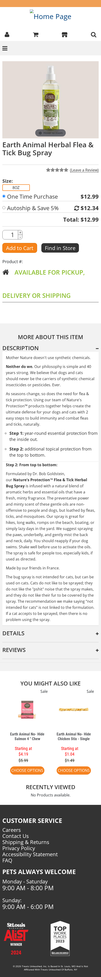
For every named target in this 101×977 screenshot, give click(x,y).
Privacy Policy (18, 848)
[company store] (64, 34)
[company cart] (35, 34)
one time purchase (32, 196)
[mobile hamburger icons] (93, 34)
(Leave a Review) (84, 170)
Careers (11, 830)
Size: (7, 181)
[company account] (7, 34)
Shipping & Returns (25, 842)
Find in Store (60, 247)
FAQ (7, 860)
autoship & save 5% (33, 208)
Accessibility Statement (30, 854)
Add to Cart (19, 247)
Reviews (14, 650)
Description (20, 348)
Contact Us (15, 836)
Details (13, 633)
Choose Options (27, 770)
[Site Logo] (50, 16)
